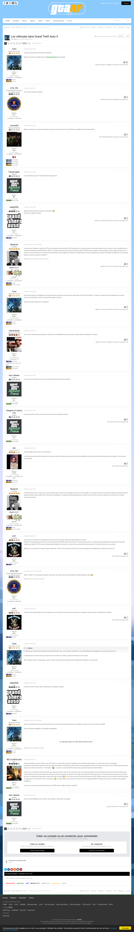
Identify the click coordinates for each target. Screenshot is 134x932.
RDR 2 (111, 904)
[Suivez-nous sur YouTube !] (13, 2)
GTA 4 (41, 904)
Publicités (13, 898)
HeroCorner (31, 910)
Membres (93, 27)
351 (15, 74)
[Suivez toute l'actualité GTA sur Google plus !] (10, 2)
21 (14, 115)
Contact (31, 898)
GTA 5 (16, 904)
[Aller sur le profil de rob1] (14, 549)
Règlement (121, 27)
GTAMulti (22, 904)
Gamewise (6, 916)
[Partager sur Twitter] (5, 869)
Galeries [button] (32, 21)
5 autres (116, 342)
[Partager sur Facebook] (8, 869)
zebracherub (14, 330)
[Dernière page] (29, 43)
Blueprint (97, 64)
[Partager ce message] (127, 49)
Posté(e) (30, 49)
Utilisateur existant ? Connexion (110, 3)
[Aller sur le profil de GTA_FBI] (14, 103)
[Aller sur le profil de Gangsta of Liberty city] (14, 426)
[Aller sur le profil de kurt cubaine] (14, 389)
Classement (108, 27)
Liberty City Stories (62, 904)
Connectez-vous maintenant (96, 850)
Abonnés (121, 36)
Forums (69, 21)
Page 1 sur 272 (36, 43)
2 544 (14, 277)
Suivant (24, 43)
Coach (108, 806)
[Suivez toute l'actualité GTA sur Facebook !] (4, 2)
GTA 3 (94, 904)
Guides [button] (40, 21)
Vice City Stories (50, 904)
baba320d (14, 207)
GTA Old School (102, 904)
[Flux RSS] (16, 2)
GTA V (31, 39)
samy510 (103, 342)
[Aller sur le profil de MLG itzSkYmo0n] (14, 773)
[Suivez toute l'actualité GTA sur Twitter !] (7, 2)
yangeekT (115, 99)
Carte (115, 27)
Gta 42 (102, 309)
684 (15, 473)
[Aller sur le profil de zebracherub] (14, 344)
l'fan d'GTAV (110, 422)
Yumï (15, 39)
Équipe (128, 27)
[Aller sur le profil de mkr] (14, 461)
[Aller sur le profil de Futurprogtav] (14, 185)
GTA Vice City (86, 904)
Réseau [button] (24, 21)
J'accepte (125, 928)
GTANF (7, 21)
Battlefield (15, 910)
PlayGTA (103, 64)
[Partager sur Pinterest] (20, 869)
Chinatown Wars (32, 904)
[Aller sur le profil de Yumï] (7, 37)
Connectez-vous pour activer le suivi (106, 36)
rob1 (14, 536)
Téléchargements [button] (58, 21)
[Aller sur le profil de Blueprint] (14, 258)
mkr (14, 448)
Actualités (16, 21)
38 (127, 36)
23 (14, 784)
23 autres (115, 64)
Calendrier (100, 27)
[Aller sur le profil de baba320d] (14, 220)
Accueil (5, 898)
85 (14, 355)
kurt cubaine (14, 375)
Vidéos (47, 21)
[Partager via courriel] (17, 869)
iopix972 (97, 220)
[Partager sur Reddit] (14, 869)
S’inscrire (126, 3)
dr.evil (110, 266)
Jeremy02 (14, 125)
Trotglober (108, 64)
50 (14, 150)
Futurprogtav (14, 172)
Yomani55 (108, 99)
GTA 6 (10, 904)
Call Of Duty (6, 910)
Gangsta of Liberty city (14, 411)
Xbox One (23, 910)
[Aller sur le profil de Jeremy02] (14, 139)
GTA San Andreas (75, 904)
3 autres (116, 137)
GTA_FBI (14, 88)
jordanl (112, 806)
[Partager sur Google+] (11, 869)
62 (14, 561)
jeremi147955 (108, 309)
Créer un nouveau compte (37, 850)
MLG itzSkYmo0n (107, 220)
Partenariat (22, 898)
